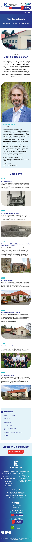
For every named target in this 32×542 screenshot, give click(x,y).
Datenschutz (27, 538)
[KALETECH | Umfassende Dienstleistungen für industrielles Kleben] (5, 5)
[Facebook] (9, 532)
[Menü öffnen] (29, 12)
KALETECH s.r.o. (10, 538)
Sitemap (20, 539)
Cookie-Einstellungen (14, 539)
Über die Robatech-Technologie (16, 495)
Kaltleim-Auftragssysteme (16, 494)
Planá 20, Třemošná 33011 (16, 505)
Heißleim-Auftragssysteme (16, 492)
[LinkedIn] (6, 532)
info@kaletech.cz (16, 507)
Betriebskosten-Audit (16, 497)
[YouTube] (2, 532)
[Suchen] (25, 12)
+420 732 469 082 (12, 5)
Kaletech (5, 23)
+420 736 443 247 (24, 5)
